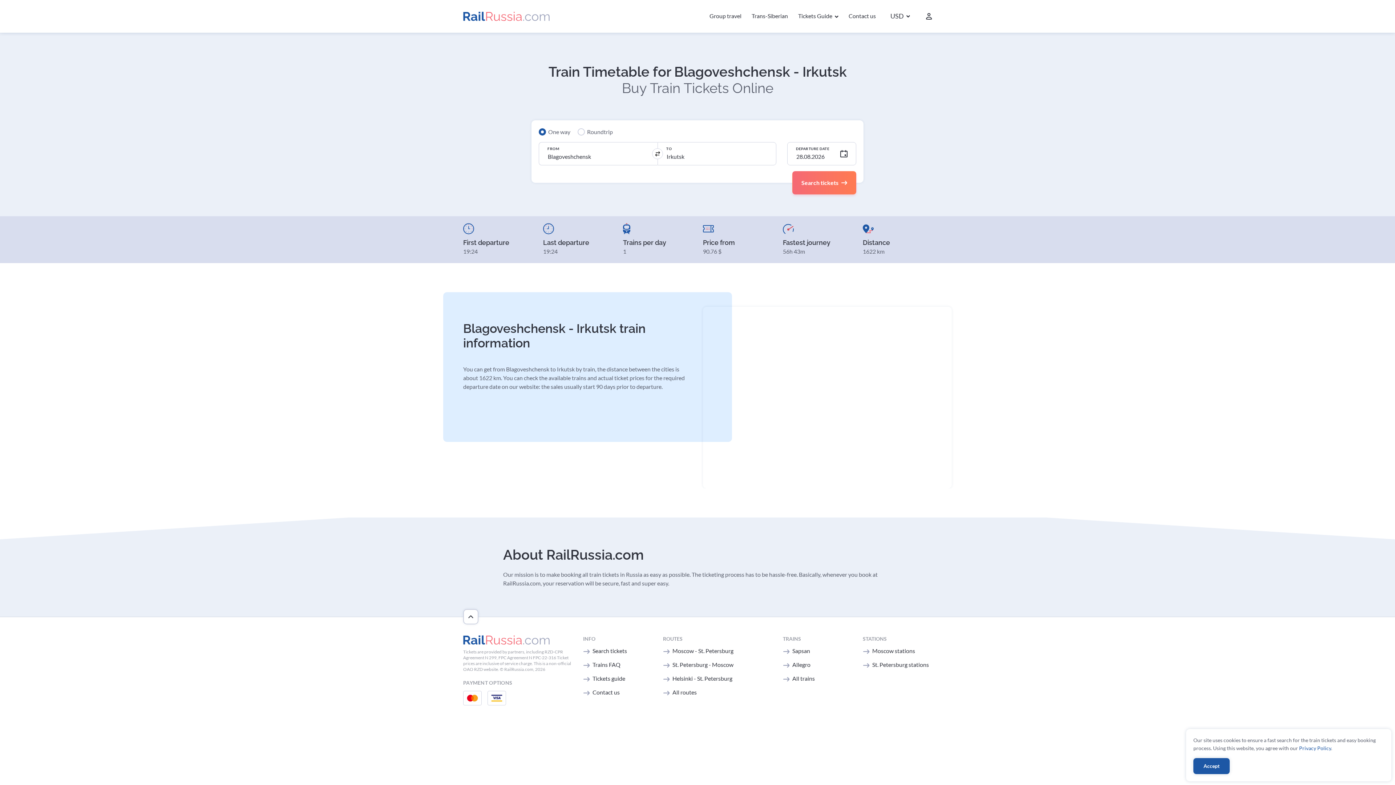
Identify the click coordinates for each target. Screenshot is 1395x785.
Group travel (725, 15)
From (553, 148)
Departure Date (812, 148)
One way (559, 131)
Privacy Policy (1315, 748)
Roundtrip (600, 131)
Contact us (862, 15)
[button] (900, 16)
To (669, 148)
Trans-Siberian (770, 15)
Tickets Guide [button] (815, 15)
